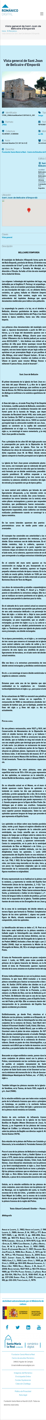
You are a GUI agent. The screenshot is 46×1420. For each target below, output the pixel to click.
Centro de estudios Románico (23, 1358)
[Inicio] (15, 10)
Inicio (4, 31)
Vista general (7, 237)
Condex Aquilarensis (23, 1380)
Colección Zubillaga (23, 1384)
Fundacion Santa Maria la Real (23, 1355)
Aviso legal (23, 1395)
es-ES (40, 134)
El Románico (12, 31)
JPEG (4, 125)
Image (40, 115)
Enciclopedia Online (23, 1377)
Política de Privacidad (23, 1391)
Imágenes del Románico (23, 1373)
